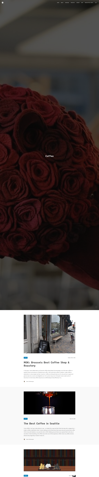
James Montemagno (30, 381)
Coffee (25, 357)
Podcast (25, 475)
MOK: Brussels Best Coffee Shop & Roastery (46, 364)
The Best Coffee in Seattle (41, 423)
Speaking (67, 2)
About (62, 2)
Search (77, 2)
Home (58, 2)
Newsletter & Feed (89, 2)
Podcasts (73, 2)
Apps (82, 2)
